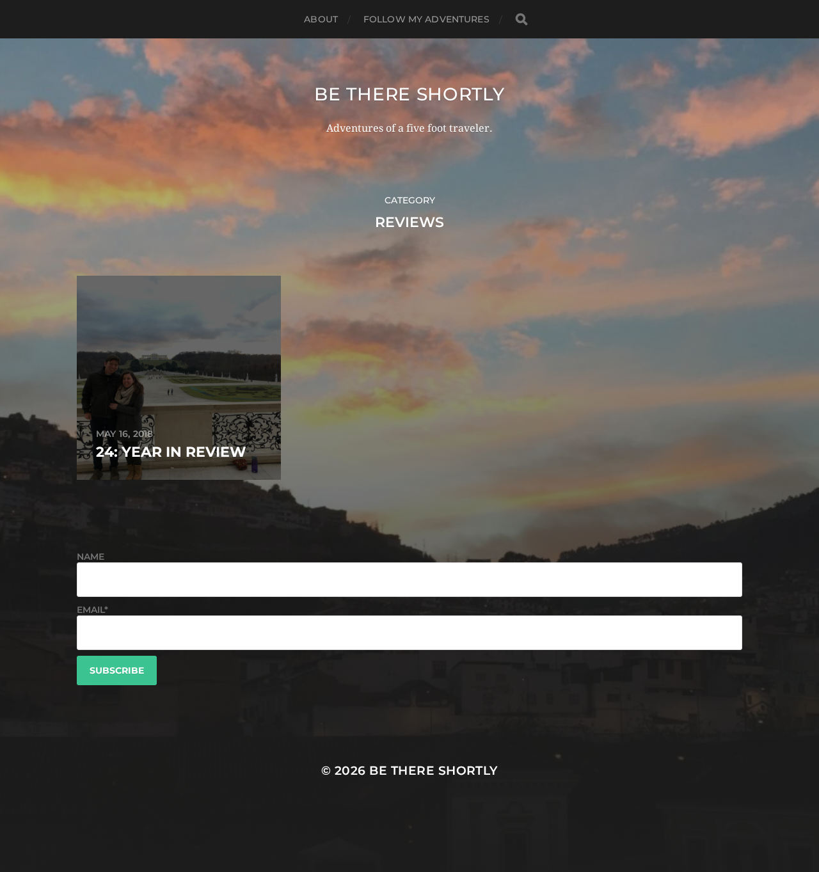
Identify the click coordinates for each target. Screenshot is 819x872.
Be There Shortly (409, 94)
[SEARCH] (521, 19)
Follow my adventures (426, 19)
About (321, 19)
